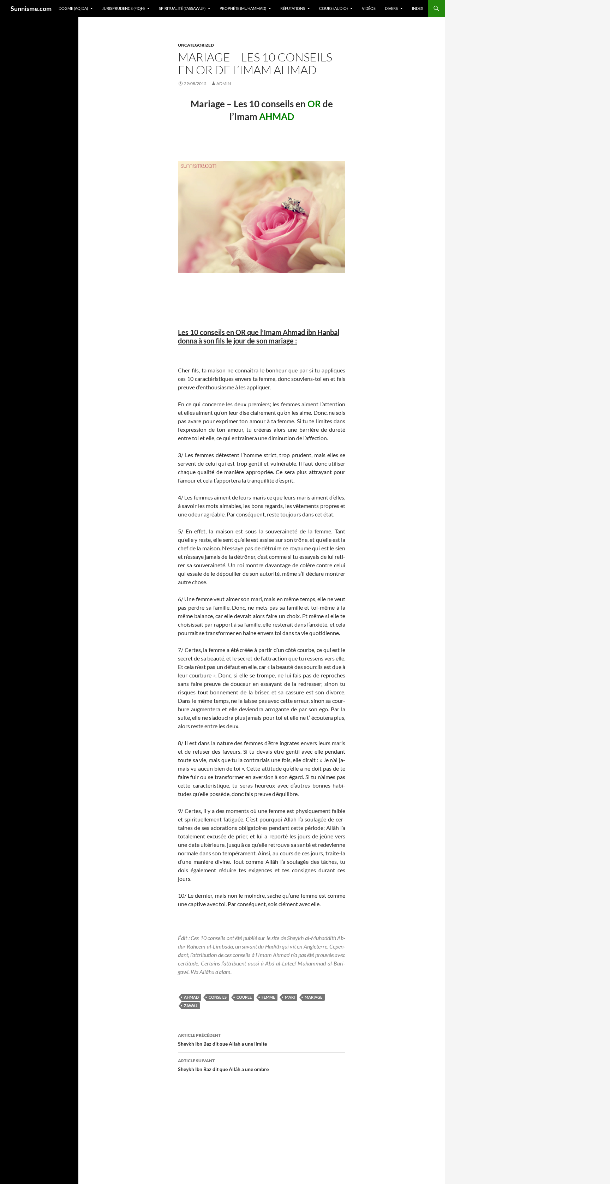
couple (244, 997)
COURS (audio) (333, 8)
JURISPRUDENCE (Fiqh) (123, 8)
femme (268, 997)
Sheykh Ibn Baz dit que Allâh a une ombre (223, 1065)
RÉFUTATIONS (292, 8)
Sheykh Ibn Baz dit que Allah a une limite (222, 1040)
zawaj (190, 1005)
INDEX (417, 8)
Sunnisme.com (31, 8)
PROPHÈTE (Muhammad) (243, 8)
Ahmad (191, 997)
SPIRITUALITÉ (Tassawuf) (182, 8)
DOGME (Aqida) (73, 8)
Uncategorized (196, 45)
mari (290, 997)
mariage (313, 997)
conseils (218, 997)
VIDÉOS (369, 8)
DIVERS (391, 8)
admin (223, 83)
